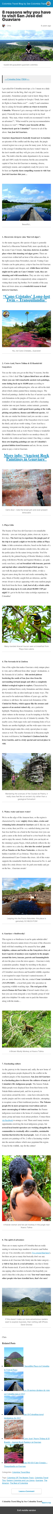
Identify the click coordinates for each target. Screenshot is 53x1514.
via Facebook (7, 1120)
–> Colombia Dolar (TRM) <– (17, 79)
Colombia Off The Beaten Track (20, 1477)
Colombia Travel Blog (21, 1472)
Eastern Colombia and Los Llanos (20, 1480)
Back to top (46, 1503)
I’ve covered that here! (41, 1252)
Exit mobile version (26, 1510)
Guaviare (39, 1480)
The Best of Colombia (19, 1483)
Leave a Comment (26, 1491)
